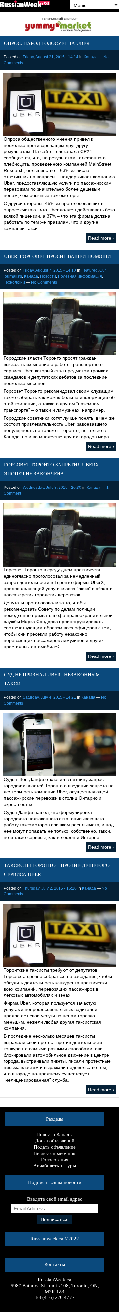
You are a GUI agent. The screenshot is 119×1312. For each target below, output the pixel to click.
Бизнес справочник (54, 1153)
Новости (48, 276)
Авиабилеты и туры (54, 1165)
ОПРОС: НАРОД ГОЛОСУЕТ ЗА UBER (47, 43)
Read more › (101, 238)
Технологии (14, 282)
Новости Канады (54, 1134)
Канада (91, 57)
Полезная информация (80, 276)
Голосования (54, 1159)
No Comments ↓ (45, 282)
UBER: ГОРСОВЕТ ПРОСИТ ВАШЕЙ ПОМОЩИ (57, 256)
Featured (89, 270)
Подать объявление (55, 1147)
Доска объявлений (54, 1140)
